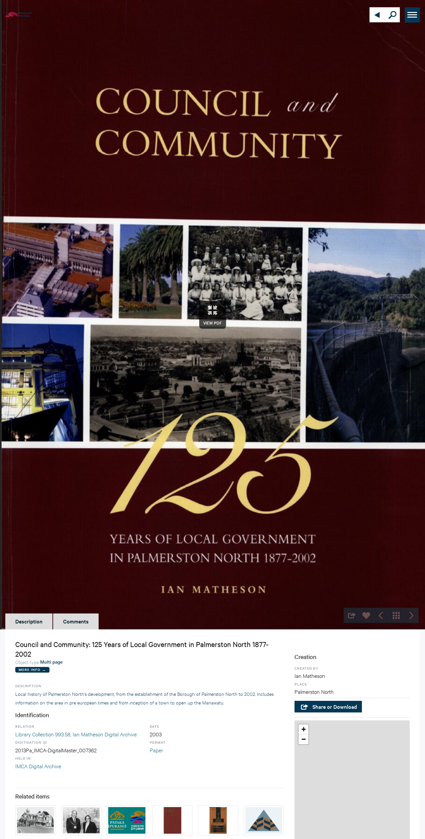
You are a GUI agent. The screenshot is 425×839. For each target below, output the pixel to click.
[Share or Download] (351, 615)
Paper (156, 749)
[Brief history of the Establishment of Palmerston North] (264, 820)
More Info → (32, 669)
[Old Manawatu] (172, 820)
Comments (76, 621)
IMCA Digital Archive (38, 765)
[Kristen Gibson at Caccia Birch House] (35, 820)
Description (28, 621)
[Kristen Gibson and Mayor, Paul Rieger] (81, 820)
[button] (303, 729)
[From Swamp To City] (218, 820)
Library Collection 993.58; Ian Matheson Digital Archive (76, 733)
